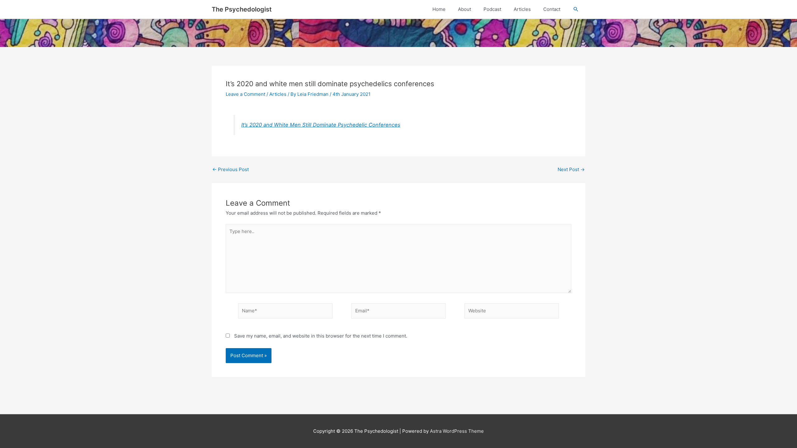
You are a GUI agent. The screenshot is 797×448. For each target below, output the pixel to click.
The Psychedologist (242, 9)
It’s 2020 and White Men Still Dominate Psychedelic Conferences (320, 125)
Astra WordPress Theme (457, 431)
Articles (277, 94)
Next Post (571, 169)
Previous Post (230, 169)
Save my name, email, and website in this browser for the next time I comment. (320, 336)
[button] (576, 9)
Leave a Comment (245, 94)
